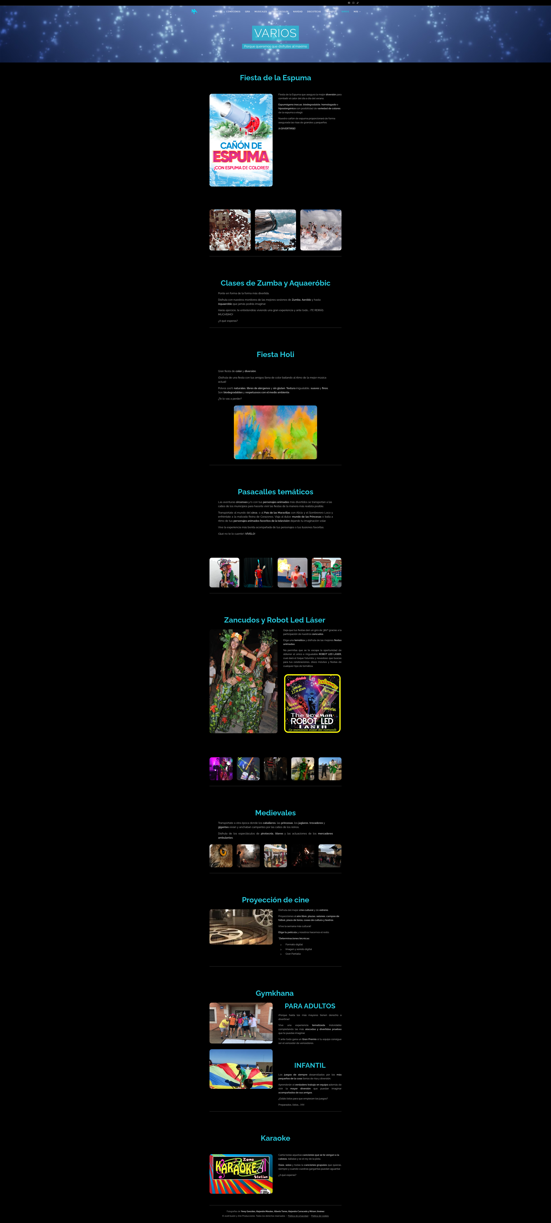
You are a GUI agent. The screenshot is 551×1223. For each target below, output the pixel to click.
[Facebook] (349, 2)
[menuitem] (219, 11)
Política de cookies (320, 1216)
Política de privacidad (298, 1216)
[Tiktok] (357, 2)
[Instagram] (353, 2)
